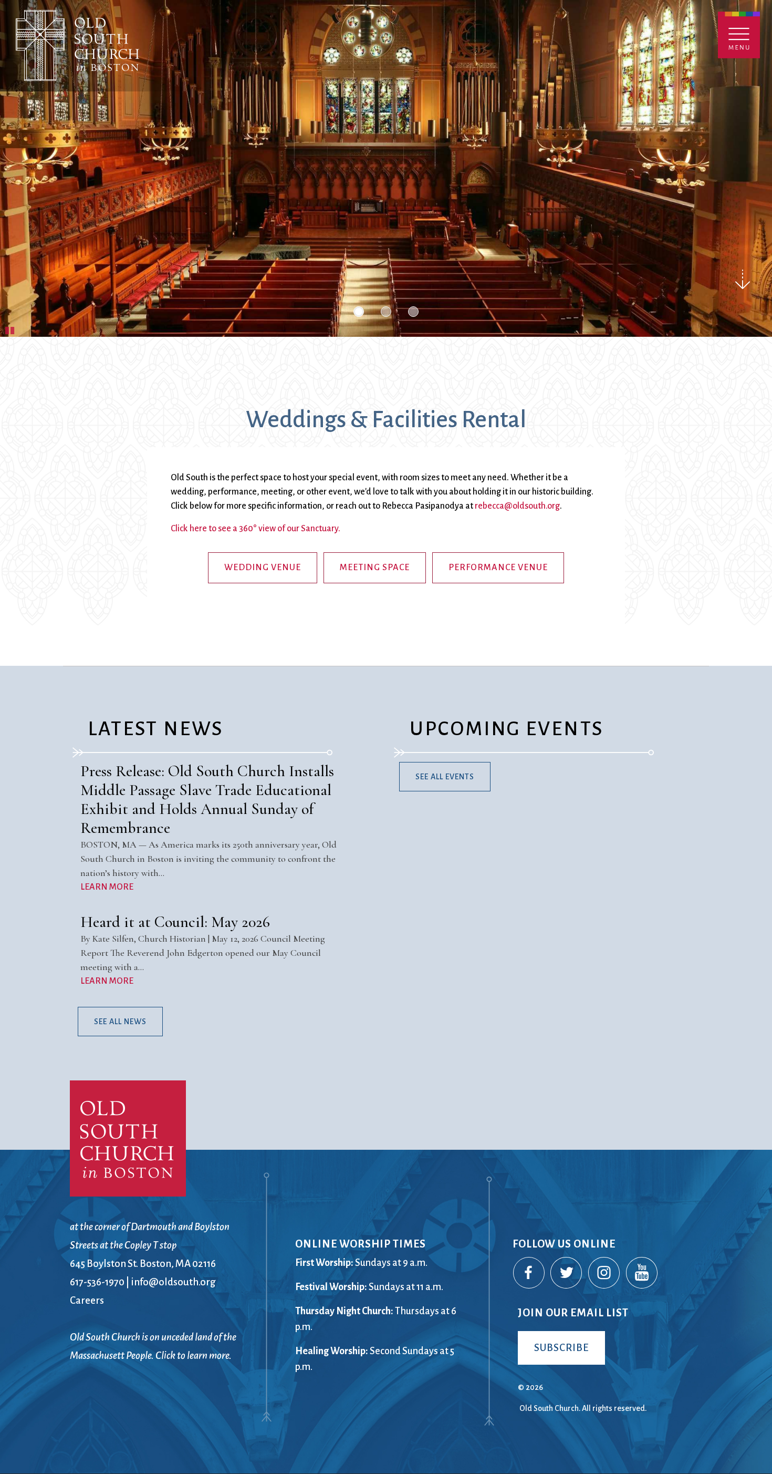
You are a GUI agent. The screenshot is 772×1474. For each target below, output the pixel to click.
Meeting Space (375, 567)
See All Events (444, 776)
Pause (10, 329)
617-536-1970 (97, 1281)
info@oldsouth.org (173, 1281)
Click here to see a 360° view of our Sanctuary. (255, 528)
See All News (120, 1021)
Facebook (529, 1273)
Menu (739, 35)
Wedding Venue (262, 567)
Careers (87, 1300)
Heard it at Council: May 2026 (175, 922)
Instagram (604, 1273)
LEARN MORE (106, 887)
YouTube (642, 1273)
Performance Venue (498, 567)
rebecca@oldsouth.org (517, 506)
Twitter (566, 1273)
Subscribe (561, 1347)
